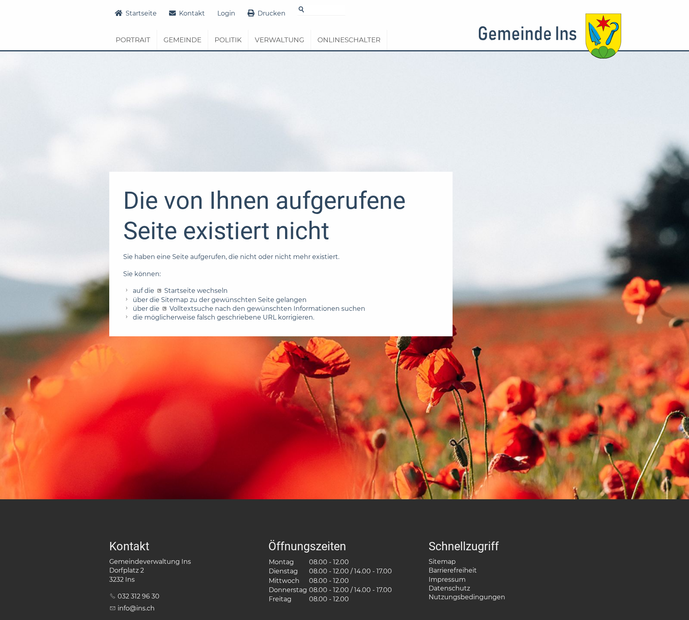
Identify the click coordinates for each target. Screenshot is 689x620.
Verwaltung (279, 40)
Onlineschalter (348, 40)
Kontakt (192, 13)
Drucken (271, 13)
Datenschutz (449, 588)
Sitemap (442, 561)
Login (226, 13)
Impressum (447, 579)
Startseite (141, 13)
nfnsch (137, 608)
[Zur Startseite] (549, 39)
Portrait (133, 40)
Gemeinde (182, 40)
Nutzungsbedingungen (467, 597)
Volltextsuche (191, 308)
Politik (228, 40)
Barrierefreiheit (453, 570)
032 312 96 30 (138, 596)
